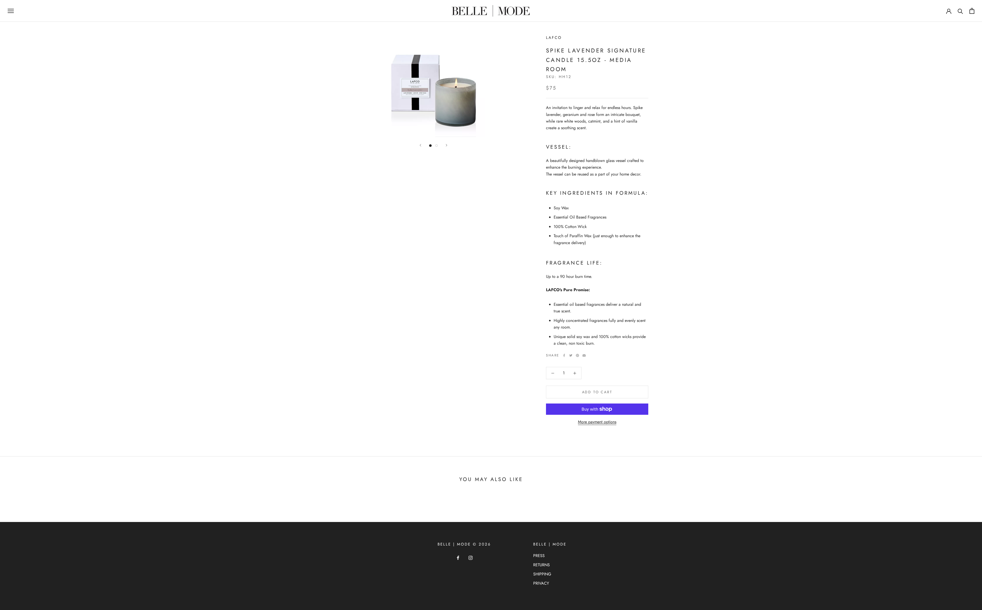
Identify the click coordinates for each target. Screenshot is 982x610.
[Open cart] (971, 11)
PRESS (539, 556)
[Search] (960, 11)
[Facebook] (564, 355)
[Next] (446, 145)
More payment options (597, 422)
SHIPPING (542, 574)
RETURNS (541, 565)
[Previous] (420, 145)
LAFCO (554, 37)
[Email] (584, 355)
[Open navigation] (11, 10)
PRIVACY (541, 583)
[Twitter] (570, 355)
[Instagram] (470, 557)
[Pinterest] (577, 355)
